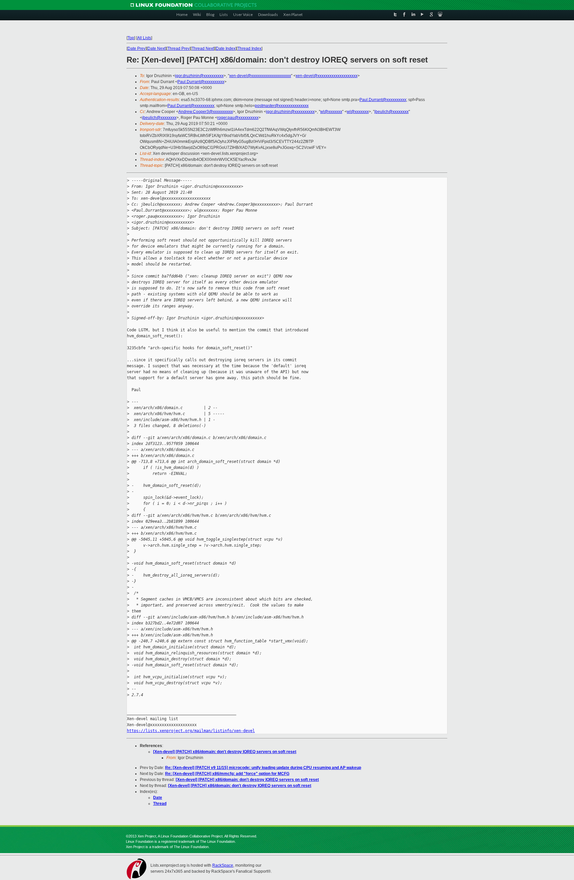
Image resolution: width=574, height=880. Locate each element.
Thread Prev (178, 48)
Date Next (156, 48)
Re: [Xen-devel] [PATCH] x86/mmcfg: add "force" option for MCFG (227, 773)
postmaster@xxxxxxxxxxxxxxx (282, 105)
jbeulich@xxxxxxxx (391, 111)
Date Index (226, 48)
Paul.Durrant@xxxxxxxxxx (200, 81)
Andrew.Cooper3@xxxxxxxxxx (205, 111)
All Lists (144, 38)
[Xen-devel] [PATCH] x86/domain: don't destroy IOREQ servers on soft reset (224, 751)
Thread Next (203, 48)
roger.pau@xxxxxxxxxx (237, 117)
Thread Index (249, 48)
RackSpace (222, 865)
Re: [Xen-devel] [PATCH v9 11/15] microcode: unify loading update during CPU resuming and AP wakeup (263, 767)
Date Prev (136, 48)
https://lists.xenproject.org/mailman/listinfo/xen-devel (191, 730)
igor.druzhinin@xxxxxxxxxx (199, 75)
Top (131, 38)
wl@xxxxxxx (331, 111)
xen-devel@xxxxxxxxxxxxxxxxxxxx (260, 75)
